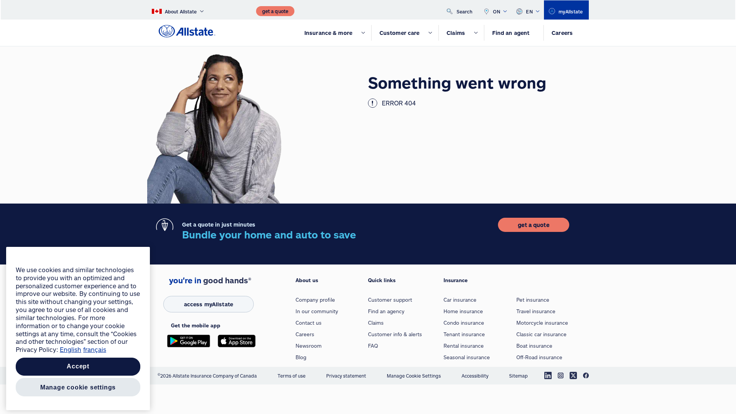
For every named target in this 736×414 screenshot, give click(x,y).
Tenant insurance (464, 334)
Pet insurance (532, 300)
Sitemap (518, 375)
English (70, 349)
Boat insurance (534, 346)
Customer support (390, 300)
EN (529, 11)
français (94, 349)
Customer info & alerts (395, 334)
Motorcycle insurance (542, 323)
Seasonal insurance (467, 357)
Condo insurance (464, 323)
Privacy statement (346, 375)
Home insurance (463, 311)
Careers (305, 334)
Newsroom (309, 346)
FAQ (373, 346)
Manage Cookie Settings (414, 375)
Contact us (309, 323)
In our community (317, 311)
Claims (376, 323)
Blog (301, 357)
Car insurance (460, 300)
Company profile (315, 300)
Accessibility (475, 375)
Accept (78, 366)
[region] (78, 328)
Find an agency (386, 311)
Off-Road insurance (539, 357)
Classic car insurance (541, 334)
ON (496, 11)
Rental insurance (464, 346)
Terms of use (292, 375)
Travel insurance (535, 311)
